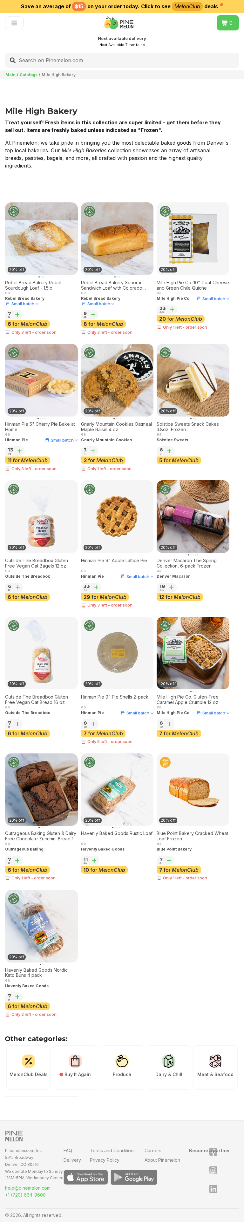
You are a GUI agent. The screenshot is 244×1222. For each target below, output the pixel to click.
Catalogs (28, 74)
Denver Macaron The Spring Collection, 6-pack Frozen (187, 563)
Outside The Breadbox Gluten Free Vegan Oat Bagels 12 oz (36, 563)
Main (10, 74)
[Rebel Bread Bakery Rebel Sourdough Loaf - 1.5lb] (41, 238)
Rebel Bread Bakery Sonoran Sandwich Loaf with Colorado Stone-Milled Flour (112, 285)
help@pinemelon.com (28, 1188)
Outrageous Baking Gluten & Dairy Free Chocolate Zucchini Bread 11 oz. (40, 836)
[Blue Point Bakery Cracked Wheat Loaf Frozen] (193, 789)
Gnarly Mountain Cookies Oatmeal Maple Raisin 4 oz (116, 427)
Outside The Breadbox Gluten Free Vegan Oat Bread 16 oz (36, 699)
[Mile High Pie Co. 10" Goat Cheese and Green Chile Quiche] (193, 238)
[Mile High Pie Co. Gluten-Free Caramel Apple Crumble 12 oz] (193, 653)
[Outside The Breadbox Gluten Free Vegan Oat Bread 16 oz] (41, 653)
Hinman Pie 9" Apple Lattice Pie (114, 560)
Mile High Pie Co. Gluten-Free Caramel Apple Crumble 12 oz (188, 699)
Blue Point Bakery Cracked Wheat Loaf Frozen (192, 836)
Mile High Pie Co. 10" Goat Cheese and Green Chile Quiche (193, 285)
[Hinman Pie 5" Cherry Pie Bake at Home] (41, 380)
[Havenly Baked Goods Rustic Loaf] (117, 789)
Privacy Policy (104, 1160)
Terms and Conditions (113, 1150)
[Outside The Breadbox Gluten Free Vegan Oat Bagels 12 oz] (41, 516)
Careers (153, 1150)
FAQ (68, 1150)
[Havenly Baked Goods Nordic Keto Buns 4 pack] (41, 926)
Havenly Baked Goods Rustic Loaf (116, 833)
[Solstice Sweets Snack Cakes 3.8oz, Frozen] (193, 380)
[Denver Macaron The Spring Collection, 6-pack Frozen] (193, 516)
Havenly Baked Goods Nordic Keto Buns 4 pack (36, 973)
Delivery (72, 1160)
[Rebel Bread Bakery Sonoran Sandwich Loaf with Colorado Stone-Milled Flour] (117, 238)
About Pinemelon (162, 1160)
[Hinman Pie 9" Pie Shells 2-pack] (117, 653)
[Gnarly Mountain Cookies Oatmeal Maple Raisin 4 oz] (117, 380)
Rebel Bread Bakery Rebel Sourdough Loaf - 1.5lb (33, 285)
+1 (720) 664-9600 (25, 1195)
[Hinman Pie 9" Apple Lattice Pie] (117, 516)
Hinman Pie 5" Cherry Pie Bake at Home (40, 427)
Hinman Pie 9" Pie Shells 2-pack (114, 697)
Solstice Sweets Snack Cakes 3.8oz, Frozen (188, 427)
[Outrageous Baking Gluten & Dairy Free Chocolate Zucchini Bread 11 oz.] (41, 789)
